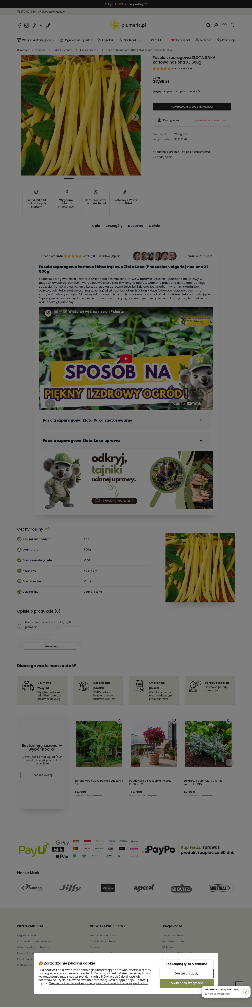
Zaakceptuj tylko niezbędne (187, 964)
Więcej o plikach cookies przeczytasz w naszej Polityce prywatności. (98, 983)
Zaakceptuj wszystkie (186, 983)
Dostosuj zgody (187, 973)
